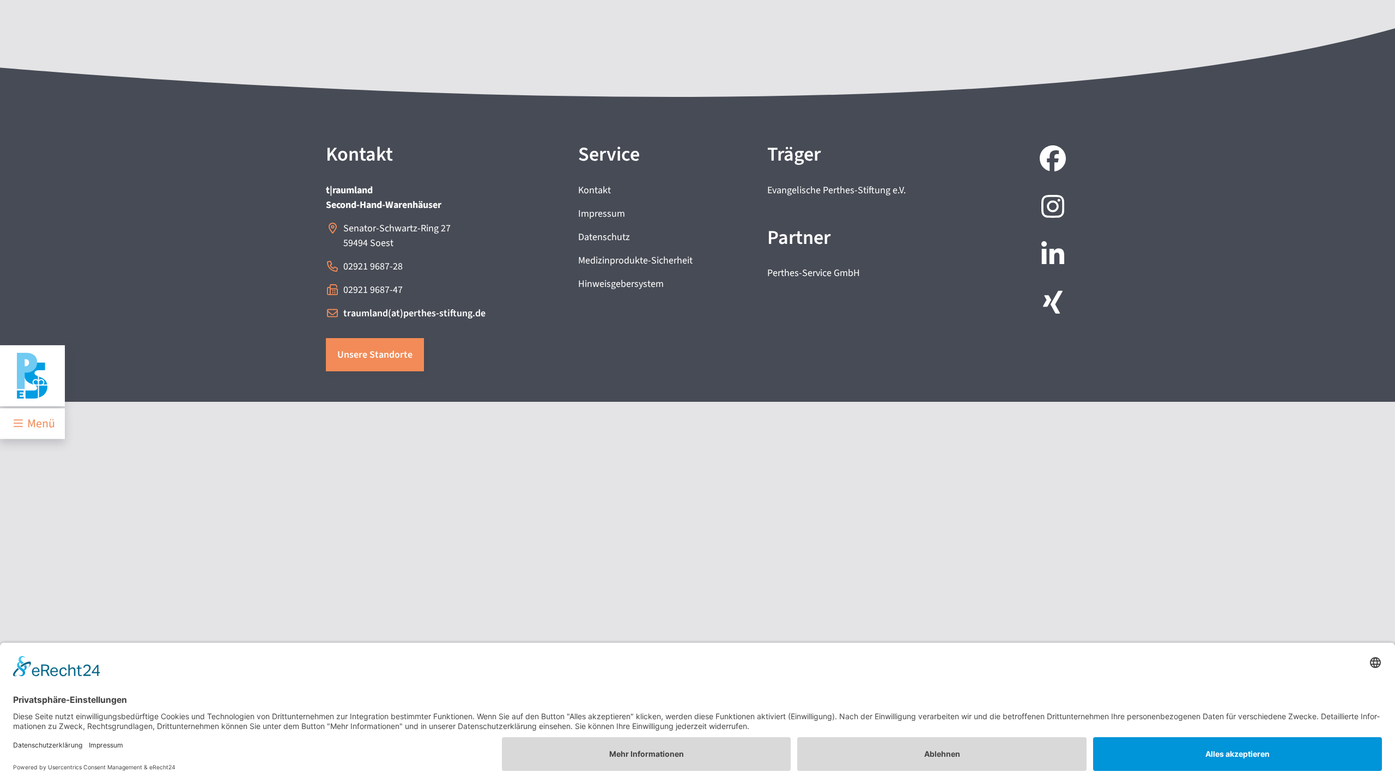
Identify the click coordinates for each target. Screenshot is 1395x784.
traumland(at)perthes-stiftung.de (414, 313)
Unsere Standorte (375, 355)
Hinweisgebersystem (621, 284)
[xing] (1050, 303)
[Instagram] (1050, 208)
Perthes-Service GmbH (813, 273)
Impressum (601, 213)
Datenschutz (604, 237)
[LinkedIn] (1050, 255)
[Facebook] (1050, 160)
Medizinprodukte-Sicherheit (635, 260)
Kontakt (594, 190)
